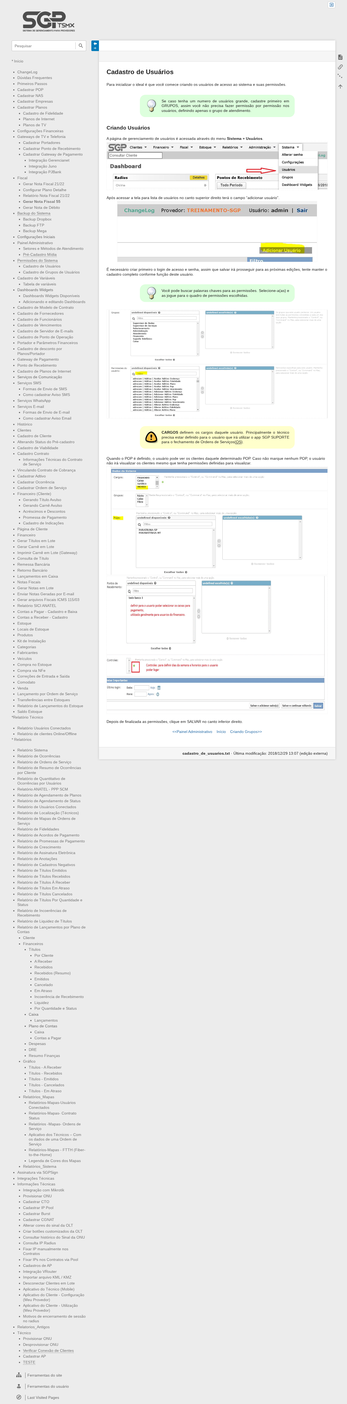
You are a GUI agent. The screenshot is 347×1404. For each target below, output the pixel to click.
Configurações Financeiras (40, 131)
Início (18, 61)
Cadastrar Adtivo (31, 476)
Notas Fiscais (28, 582)
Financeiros (33, 944)
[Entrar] (331, 5)
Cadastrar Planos (32, 107)
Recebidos (43, 967)
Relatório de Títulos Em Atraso (43, 888)
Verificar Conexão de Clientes (48, 1350)
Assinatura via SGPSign (37, 1172)
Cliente (29, 938)
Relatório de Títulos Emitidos (42, 870)
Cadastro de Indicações (43, 523)
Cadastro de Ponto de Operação (45, 337)
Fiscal (22, 178)
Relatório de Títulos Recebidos (43, 876)
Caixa (39, 1032)
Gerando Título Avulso (42, 500)
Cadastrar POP (30, 89)
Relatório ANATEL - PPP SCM (42, 789)
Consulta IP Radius (39, 1243)
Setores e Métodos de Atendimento (53, 248)
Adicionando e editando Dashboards (54, 302)
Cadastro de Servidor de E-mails (45, 331)
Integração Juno (43, 166)
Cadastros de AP (37, 1265)
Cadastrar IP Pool (38, 1207)
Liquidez (41, 1002)
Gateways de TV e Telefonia (41, 136)
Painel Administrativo (35, 243)
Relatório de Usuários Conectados (46, 807)
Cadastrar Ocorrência (35, 482)
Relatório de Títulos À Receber (43, 882)
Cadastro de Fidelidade (43, 113)
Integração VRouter (40, 1271)
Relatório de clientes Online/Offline (47, 734)
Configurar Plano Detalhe (44, 190)
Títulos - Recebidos (45, 1073)
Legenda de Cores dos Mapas (55, 1161)
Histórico (24, 424)
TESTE (29, 1362)
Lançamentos (46, 1020)
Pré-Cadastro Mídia (40, 254)
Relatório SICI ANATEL (36, 605)
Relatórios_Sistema (39, 1166)
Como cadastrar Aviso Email (47, 418)
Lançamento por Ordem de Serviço (47, 694)
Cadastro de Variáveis (36, 278)
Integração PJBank (45, 172)
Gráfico (29, 1061)
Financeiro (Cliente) (34, 494)
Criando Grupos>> (246, 731)
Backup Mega (35, 231)
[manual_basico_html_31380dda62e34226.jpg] (217, 231)
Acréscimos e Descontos (44, 511)
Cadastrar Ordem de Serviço (42, 488)
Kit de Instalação (31, 641)
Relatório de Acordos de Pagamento (48, 835)
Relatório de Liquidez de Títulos (44, 921)
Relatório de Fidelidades (38, 829)
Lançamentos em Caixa (37, 576)
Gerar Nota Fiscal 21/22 (43, 184)
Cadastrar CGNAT (38, 1219)
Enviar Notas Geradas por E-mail (45, 594)
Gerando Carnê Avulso (42, 505)
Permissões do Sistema (37, 260)
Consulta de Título (33, 558)
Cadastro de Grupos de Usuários (51, 272)
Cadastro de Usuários (41, 266)
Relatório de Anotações (37, 859)
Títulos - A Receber (45, 1067)
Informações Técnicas (36, 1184)
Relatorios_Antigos (33, 1327)
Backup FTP (33, 225)
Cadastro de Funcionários (39, 319)
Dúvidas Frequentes (34, 77)
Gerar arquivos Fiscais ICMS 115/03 (48, 599)
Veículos (24, 658)
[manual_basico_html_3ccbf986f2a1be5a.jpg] (217, 166)
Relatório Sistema (32, 750)
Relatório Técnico (28, 717)
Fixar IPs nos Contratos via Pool (50, 1259)
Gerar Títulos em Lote (36, 541)
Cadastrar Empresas (35, 101)
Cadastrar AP (34, 1356)
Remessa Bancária (33, 564)
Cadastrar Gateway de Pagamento (53, 154)
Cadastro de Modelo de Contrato (45, 307)
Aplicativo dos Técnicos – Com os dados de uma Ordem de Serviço (55, 1139)
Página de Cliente (32, 529)
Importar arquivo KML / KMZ (47, 1277)
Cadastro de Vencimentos (39, 325)
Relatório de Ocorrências (38, 756)
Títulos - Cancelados (46, 1085)
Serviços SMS (29, 383)
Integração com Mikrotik (43, 1190)
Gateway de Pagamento (38, 359)
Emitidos (41, 979)
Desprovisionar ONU (40, 1344)
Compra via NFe (31, 670)
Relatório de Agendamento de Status (49, 801)
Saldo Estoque (29, 711)
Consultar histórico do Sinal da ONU (54, 1237)
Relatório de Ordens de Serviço (44, 762)
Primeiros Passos (32, 83)
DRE (33, 1049)
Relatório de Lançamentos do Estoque (50, 706)
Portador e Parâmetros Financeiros (47, 343)
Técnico (24, 1333)
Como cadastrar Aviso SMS (46, 394)
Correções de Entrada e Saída (43, 676)
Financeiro (26, 535)
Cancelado (43, 985)
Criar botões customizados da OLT (53, 1231)
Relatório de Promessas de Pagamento (51, 841)
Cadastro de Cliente (34, 436)
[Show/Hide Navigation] (95, 45)
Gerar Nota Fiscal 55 (41, 201)
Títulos (34, 949)
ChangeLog (27, 72)
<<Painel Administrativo (192, 731)
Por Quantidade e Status (55, 1008)
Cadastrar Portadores (41, 142)
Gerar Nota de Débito (41, 207)
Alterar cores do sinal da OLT (48, 1225)
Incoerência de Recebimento (59, 996)
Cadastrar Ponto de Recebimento (52, 148)
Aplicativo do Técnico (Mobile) (49, 1289)
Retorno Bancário (32, 570)
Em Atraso (43, 991)
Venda (22, 688)
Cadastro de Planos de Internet (44, 371)
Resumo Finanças (44, 1055)
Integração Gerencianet (49, 160)
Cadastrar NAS (30, 95)
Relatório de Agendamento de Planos (49, 795)
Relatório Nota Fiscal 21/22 (46, 195)
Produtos (25, 635)
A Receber (43, 961)
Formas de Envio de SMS (45, 389)
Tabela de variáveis (39, 284)
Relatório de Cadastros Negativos (46, 864)
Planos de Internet (38, 119)
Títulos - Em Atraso (45, 1091)
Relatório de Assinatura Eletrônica (46, 853)
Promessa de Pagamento (45, 517)
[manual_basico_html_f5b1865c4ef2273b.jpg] (217, 520)
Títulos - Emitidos (44, 1079)
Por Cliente (43, 955)
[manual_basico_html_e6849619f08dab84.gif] (217, 645)
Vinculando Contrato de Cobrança (46, 470)
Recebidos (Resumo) (52, 973)
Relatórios (22, 739)
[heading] (49, 1375)
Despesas (37, 1043)
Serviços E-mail (30, 406)
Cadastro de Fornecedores (40, 313)
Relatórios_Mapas (38, 1097)
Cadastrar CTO (36, 1202)
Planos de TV (34, 125)
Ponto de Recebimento (37, 365)
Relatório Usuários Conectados (44, 728)
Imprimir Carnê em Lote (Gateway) (47, 552)
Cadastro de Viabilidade (37, 448)
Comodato (26, 682)
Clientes (24, 430)
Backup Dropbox (37, 219)
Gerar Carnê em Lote (35, 546)
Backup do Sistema (33, 213)
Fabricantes (27, 652)
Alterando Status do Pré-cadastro (46, 442)
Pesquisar (80, 46)
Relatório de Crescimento (39, 847)
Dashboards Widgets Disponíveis (51, 296)
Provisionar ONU (37, 1196)
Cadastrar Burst (36, 1213)
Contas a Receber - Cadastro (42, 617)
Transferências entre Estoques (43, 700)
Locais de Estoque (33, 629)
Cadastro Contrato (33, 453)
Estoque (24, 623)
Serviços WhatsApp (34, 400)
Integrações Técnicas (35, 1178)
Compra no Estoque (34, 664)
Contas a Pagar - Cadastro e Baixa (47, 611)
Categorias (26, 647)
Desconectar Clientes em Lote (49, 1283)
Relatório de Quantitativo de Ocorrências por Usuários (41, 781)
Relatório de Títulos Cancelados (44, 894)
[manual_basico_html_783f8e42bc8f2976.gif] (217, 364)
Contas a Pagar (47, 1038)
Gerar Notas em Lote (35, 588)
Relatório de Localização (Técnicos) (48, 813)
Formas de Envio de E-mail (46, 412)
